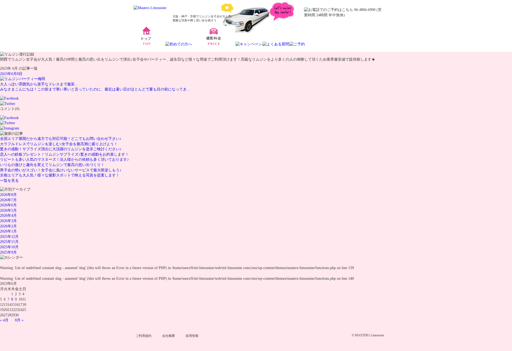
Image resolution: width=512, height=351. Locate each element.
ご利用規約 (143, 335)
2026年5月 (8, 210)
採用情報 (192, 335)
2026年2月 (8, 226)
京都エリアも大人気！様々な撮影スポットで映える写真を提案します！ (59, 175)
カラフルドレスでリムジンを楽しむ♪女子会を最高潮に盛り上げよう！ (59, 144)
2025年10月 (9, 247)
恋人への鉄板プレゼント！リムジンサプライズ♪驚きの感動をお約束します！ (64, 154)
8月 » (19, 320)
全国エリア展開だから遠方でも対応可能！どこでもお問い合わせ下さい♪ (60, 139)
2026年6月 (8, 205)
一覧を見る (9, 181)
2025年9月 (8, 252)
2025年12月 (9, 237)
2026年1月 (8, 231)
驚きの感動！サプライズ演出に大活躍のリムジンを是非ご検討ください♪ (60, 149)
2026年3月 (8, 221)
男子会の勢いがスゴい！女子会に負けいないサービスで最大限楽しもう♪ (60, 170)
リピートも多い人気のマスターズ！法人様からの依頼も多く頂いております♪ (64, 159)
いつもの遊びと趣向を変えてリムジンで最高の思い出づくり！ (52, 165)
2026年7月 (8, 200)
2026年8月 (8, 195)
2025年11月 (9, 242)
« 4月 (4, 320)
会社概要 (168, 335)
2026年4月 (8, 216)
